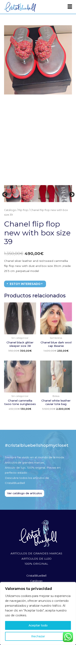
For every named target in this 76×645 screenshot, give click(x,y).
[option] (38, 59)
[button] (70, 6)
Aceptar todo (38, 625)
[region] (38, 613)
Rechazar (38, 636)
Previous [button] (4, 194)
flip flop (23, 210)
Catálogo (10, 210)
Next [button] (71, 194)
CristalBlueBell (36, 575)
